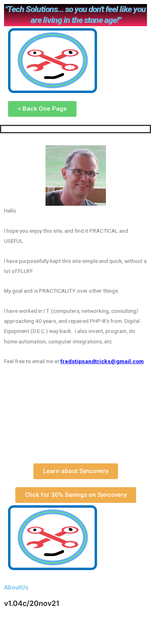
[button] (42, 109)
